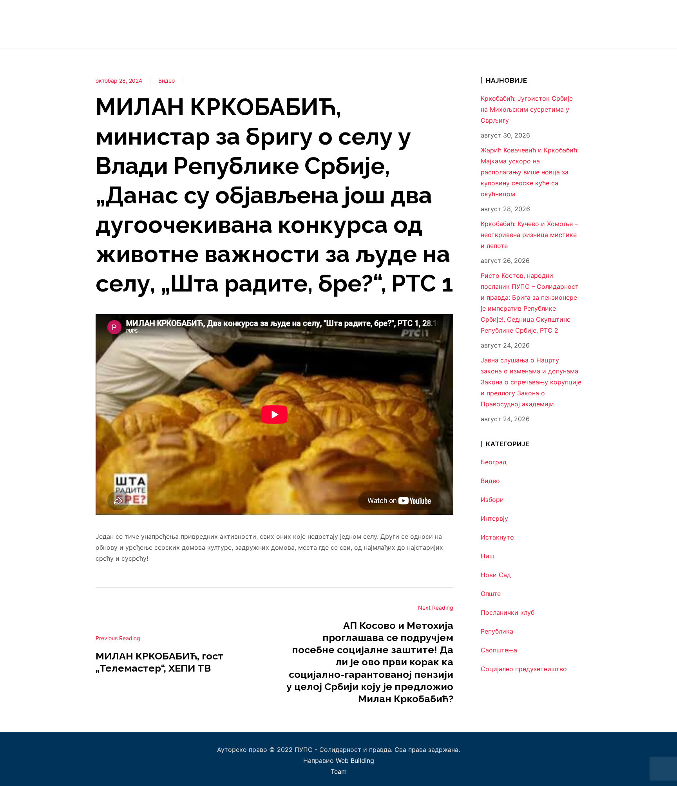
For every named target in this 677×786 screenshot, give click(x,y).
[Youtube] (575, 24)
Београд (494, 462)
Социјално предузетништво (524, 669)
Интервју (494, 518)
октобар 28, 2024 (119, 80)
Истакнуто (497, 537)
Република (497, 631)
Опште (491, 594)
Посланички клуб (507, 612)
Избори (492, 499)
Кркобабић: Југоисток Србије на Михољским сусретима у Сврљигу (527, 109)
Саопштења (499, 650)
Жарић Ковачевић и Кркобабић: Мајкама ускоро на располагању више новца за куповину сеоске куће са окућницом (530, 172)
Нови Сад (496, 575)
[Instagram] (565, 24)
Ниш (487, 556)
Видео (166, 80)
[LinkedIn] (580, 24)
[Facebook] (570, 24)
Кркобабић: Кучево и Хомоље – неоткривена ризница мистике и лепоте (529, 235)
